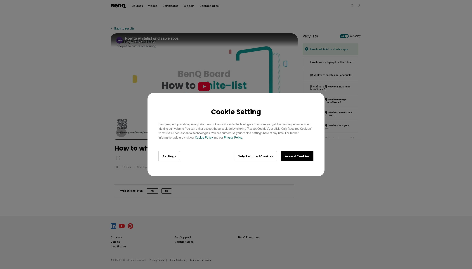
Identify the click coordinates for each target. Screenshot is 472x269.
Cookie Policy (204, 137)
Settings (169, 156)
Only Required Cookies (255, 156)
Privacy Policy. (233, 137)
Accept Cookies (297, 156)
